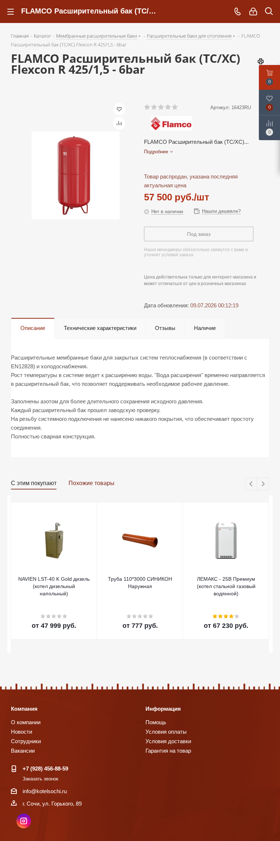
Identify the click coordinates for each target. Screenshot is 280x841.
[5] (175, 107)
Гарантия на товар (168, 751)
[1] (147, 107)
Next (263, 484)
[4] (168, 107)
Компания (24, 709)
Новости (21, 732)
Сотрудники (26, 741)
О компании (25, 722)
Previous (251, 484)
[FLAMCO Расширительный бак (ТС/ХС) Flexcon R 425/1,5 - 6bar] (76, 175)
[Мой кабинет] (253, 11)
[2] (154, 107)
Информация (163, 709)
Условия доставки (168, 741)
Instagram (23, 821)
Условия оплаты (166, 732)
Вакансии (23, 751)
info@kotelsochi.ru (45, 791)
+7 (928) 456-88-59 (45, 768)
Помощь (155, 722)
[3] (161, 107)
